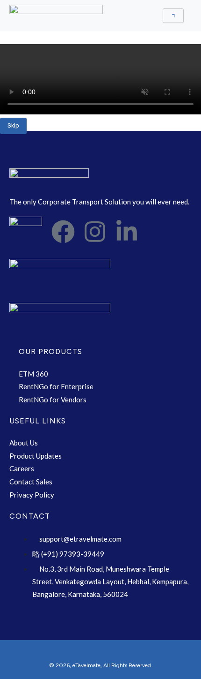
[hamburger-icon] (173, 15)
